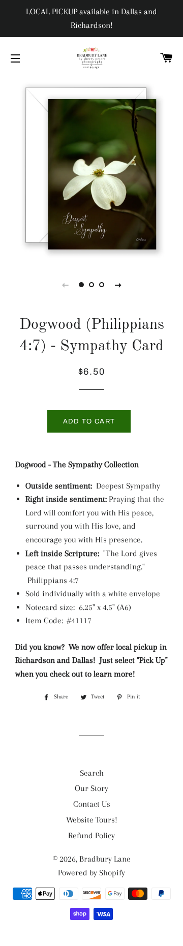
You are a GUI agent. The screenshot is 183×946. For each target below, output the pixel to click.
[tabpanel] (91, 169)
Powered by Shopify (91, 872)
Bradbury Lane (105, 859)
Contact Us (91, 804)
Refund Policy (91, 835)
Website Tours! (91, 820)
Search (92, 773)
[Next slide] (118, 284)
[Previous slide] (65, 284)
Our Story (91, 788)
